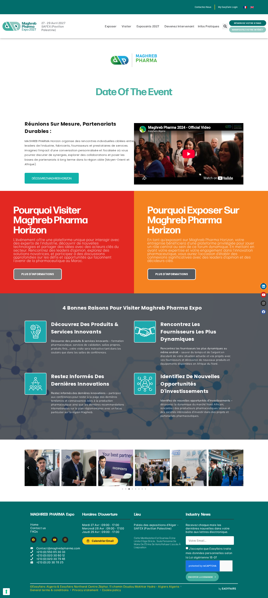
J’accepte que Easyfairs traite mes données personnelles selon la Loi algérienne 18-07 (209, 553)
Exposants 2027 (148, 26)
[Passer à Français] (245, 7)
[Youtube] (55, 540)
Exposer (110, 26)
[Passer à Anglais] (252, 7)
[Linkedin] (44, 540)
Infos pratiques (209, 26)
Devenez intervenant (179, 26)
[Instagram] (65, 540)
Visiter (126, 26)
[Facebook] (33, 540)
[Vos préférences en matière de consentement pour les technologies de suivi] (6, 591)
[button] (225, 26)
